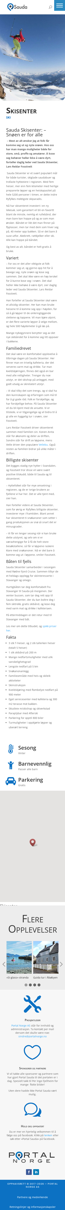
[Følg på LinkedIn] (36, 1172)
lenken (48, 1135)
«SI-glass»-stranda (17, 977)
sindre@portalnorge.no (32, 1036)
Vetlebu (43, 444)
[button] (59, 5)
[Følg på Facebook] (29, 1172)
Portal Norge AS (20, 1025)
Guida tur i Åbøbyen (45, 977)
